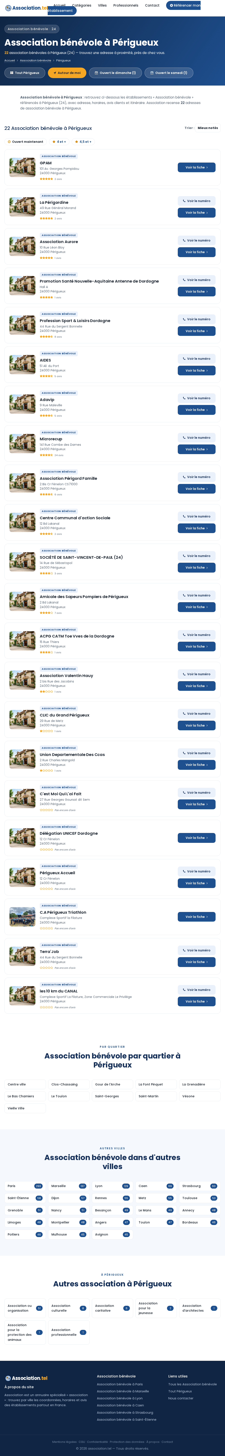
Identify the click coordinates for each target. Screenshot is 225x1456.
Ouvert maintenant (27, 142)
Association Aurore (59, 241)
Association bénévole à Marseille (123, 1391)
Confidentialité (97, 1442)
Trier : (190, 128)
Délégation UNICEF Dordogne (69, 833)
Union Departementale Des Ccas (72, 754)
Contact (152, 5)
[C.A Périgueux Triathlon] (22, 916)
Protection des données (127, 1442)
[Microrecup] (22, 443)
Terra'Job (49, 951)
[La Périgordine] (22, 207)
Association (30, 8)
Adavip (47, 399)
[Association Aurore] (22, 246)
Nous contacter (180, 1398)
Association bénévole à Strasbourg (125, 1412)
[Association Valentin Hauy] (22, 680)
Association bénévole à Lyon (120, 1398)
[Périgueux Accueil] (22, 877)
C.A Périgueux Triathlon (63, 912)
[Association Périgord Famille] (22, 482)
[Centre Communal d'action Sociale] (22, 522)
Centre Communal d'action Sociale (75, 518)
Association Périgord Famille (68, 478)
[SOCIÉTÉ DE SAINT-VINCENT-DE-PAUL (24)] (22, 561)
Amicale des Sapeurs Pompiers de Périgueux (84, 596)
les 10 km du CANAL (59, 991)
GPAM (46, 163)
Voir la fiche (195, 167)
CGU (82, 1442)
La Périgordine (54, 202)
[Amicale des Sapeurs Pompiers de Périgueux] (22, 601)
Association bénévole (35, 60)
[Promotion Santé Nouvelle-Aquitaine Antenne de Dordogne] (22, 285)
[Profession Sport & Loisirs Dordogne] (22, 325)
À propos (153, 1442)
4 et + (61, 142)
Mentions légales (64, 1442)
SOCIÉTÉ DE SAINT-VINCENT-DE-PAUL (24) (81, 557)
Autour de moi (69, 73)
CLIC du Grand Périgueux (64, 715)
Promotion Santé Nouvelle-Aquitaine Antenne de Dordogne (99, 281)
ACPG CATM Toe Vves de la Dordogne (77, 636)
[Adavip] (22, 404)
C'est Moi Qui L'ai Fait (61, 794)
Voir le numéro (198, 201)
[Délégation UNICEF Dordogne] (22, 837)
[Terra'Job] (22, 956)
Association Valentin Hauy (66, 675)
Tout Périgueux (27, 73)
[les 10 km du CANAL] (22, 995)
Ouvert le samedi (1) (171, 73)
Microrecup (51, 439)
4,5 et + (85, 142)
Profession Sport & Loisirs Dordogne (75, 320)
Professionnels (125, 5)
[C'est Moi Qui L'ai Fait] (22, 798)
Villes (102, 5)
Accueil (59, 5)
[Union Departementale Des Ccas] (22, 759)
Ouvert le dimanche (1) (118, 73)
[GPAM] (22, 167)
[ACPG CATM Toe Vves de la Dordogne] (22, 640)
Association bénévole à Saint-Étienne (126, 1419)
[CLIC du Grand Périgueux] (22, 719)
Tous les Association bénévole (192, 1384)
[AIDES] (22, 364)
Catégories (81, 5)
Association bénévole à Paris (120, 1384)
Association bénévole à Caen (120, 1405)
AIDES (45, 360)
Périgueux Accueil (57, 873)
